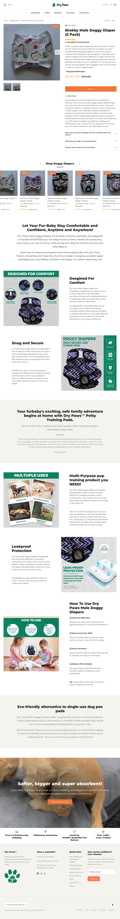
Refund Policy (75, 869)
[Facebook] (38, 873)
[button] (70, 40)
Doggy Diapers (14, 20)
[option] (32, 52)
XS (68, 88)
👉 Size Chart (70, 96)
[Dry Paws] (60, 4)
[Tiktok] (45, 873)
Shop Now (35, 13)
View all (60, 167)
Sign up (94, 879)
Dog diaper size (72, 83)
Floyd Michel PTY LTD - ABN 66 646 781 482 (30, 910)
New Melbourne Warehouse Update (75, 859)
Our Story (70, 13)
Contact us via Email (45, 857)
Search (72, 886)
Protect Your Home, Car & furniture (80, 147)
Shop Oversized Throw (60, 802)
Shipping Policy (75, 865)
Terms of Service (76, 872)
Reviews (58, 13)
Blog (71, 879)
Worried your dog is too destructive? (80, 141)
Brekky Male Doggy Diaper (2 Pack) (32, 20)
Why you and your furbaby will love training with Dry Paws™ (88, 134)
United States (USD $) (15, 905)
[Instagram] (41, 873)
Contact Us (84, 13)
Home (6, 20)
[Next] (57, 52)
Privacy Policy (75, 876)
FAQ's (47, 13)
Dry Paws (72, 25)
